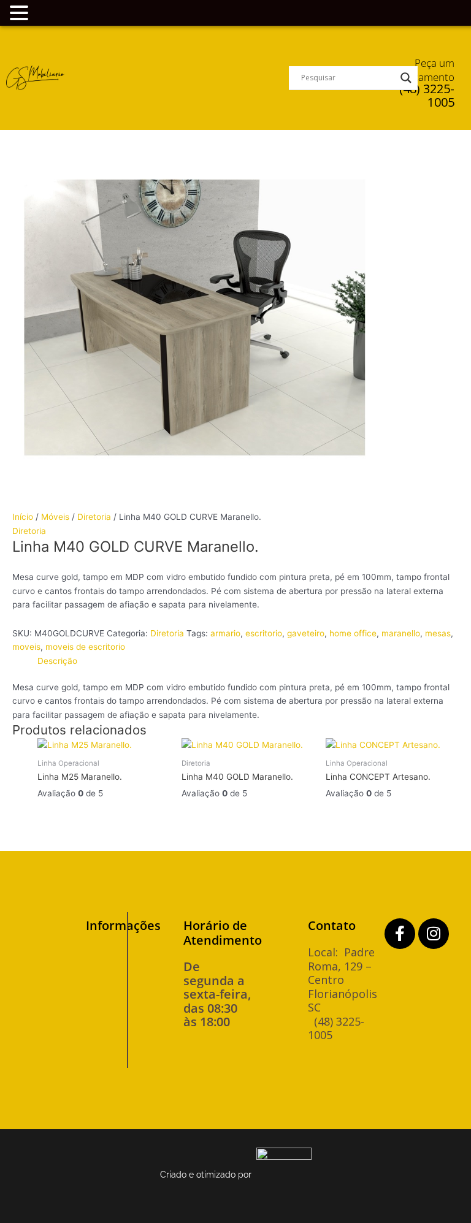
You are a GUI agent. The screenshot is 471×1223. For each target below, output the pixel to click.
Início (22, 517)
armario (225, 633)
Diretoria (94, 517)
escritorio (263, 633)
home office (353, 633)
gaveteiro (305, 633)
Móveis (55, 517)
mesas (438, 633)
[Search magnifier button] (406, 77)
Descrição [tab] (57, 661)
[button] (176, 78)
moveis (26, 647)
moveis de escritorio (85, 647)
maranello (400, 633)
